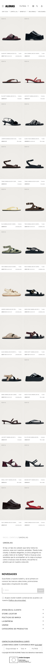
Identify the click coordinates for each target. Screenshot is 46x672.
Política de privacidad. (17, 600)
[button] (3, 6)
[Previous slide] (3, 36)
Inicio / (6, 537)
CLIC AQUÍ (38, 645)
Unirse (5, 625)
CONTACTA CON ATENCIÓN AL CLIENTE (15, 641)
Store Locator (9, 614)
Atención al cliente (11, 610)
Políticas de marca (11, 617)
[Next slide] (20, 36)
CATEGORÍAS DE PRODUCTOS (15, 629)
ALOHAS (18, 652)
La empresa (7, 621)
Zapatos (13, 537)
